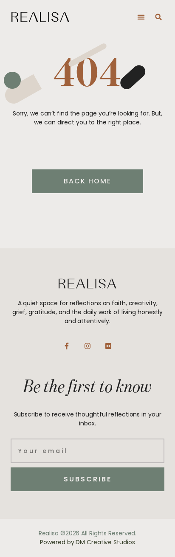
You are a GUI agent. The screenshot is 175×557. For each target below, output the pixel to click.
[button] (141, 17)
